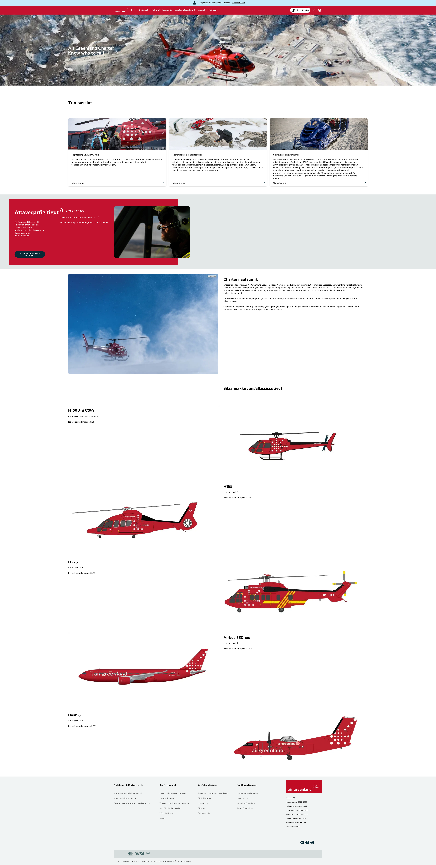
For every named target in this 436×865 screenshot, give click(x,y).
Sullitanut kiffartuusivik (161, 10)
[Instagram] (312, 842)
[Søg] (314, 10)
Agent (162, 818)
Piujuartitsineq (167, 798)
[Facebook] (307, 842)
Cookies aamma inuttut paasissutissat (132, 803)
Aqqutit (201, 10)
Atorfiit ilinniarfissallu (170, 808)
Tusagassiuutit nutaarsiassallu (174, 803)
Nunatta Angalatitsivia (247, 793)
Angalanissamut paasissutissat (213, 793)
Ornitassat (143, 10)
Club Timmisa (204, 798)
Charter (201, 808)
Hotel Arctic (242, 798)
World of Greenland (246, 803)
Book (133, 10)
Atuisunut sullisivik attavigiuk (128, 793)
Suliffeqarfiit (213, 10)
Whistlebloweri (167, 813)
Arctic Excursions (245, 808)
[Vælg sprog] (319, 10)
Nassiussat (203, 803)
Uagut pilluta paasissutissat (173, 793)
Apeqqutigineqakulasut (125, 798)
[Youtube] (302, 842)
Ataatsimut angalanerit (185, 10)
